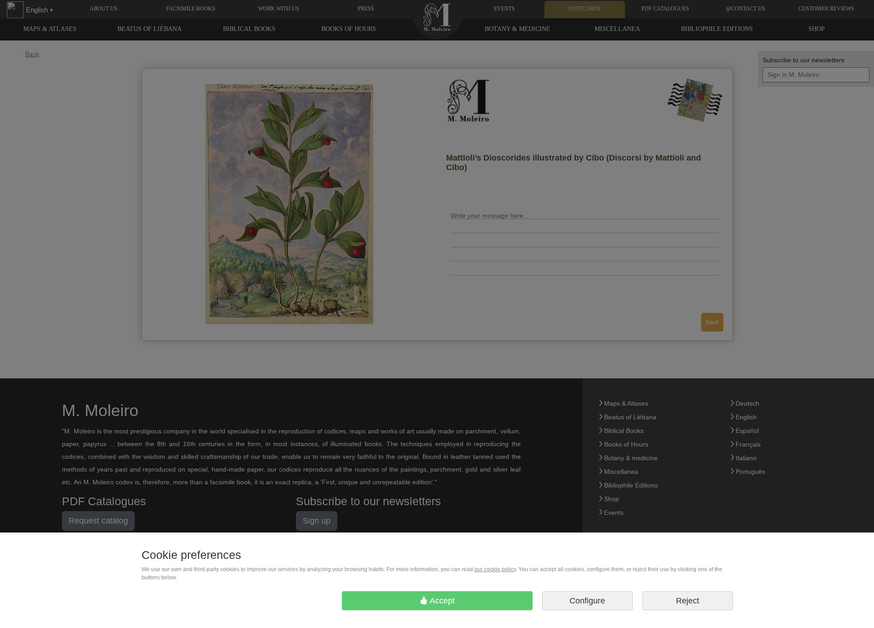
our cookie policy (495, 569)
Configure (587, 600)
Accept (441, 600)
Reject (687, 600)
